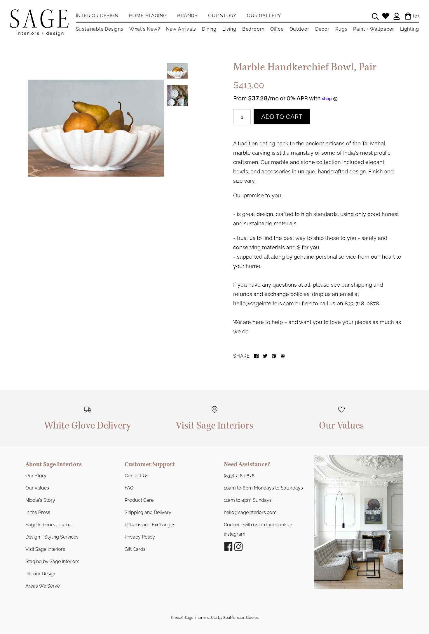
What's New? (144, 29)
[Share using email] (282, 356)
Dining (209, 29)
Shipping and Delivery (148, 512)
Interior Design (40, 573)
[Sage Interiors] (39, 14)
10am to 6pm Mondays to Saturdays (263, 488)
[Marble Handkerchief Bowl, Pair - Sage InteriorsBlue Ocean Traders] (96, 128)
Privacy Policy (140, 537)
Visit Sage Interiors (45, 549)
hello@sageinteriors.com (250, 512)
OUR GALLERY (264, 15)
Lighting (409, 29)
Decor (322, 29)
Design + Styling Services (52, 537)
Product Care (139, 500)
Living (229, 29)
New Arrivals (181, 29)
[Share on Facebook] (256, 356)
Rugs (341, 29)
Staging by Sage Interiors (52, 561)
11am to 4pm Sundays (248, 500)
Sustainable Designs (99, 29)
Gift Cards (135, 549)
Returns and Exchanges (150, 524)
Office (276, 29)
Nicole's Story (40, 500)
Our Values (37, 488)
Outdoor (300, 29)
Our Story (35, 475)
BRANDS (187, 15)
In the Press (37, 512)
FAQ (129, 488)
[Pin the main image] (274, 356)
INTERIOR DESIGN (97, 15)
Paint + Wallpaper (373, 29)
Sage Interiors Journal (49, 524)
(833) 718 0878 (239, 475)
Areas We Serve (42, 586)
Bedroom (253, 29)
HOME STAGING (148, 15)
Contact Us (137, 475)
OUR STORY (222, 15)
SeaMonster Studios (241, 617)
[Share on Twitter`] (265, 356)
